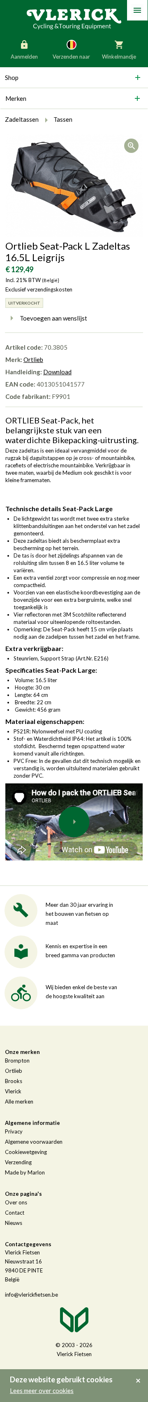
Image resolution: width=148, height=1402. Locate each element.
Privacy (14, 1131)
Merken (15, 98)
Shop (11, 77)
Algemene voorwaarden (33, 1141)
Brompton (17, 1060)
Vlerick (13, 1091)
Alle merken (19, 1101)
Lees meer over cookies (42, 1390)
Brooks (13, 1081)
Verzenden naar (71, 56)
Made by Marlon (25, 1172)
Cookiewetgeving (26, 1152)
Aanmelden (24, 56)
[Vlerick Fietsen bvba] (74, 18)
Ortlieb (33, 359)
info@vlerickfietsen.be (31, 1294)
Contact (14, 1212)
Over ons (16, 1202)
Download (57, 372)
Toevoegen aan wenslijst (53, 318)
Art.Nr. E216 (92, 658)
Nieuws (13, 1223)
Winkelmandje (119, 56)
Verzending (18, 1162)
